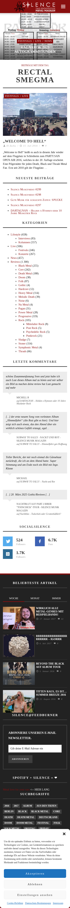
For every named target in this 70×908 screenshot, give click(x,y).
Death (8, 817)
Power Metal (25, 312)
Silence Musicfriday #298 (26, 194)
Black (22, 811)
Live (38, 41)
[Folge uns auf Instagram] (8, 554)
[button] (64, 834)
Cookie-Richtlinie (15, 903)
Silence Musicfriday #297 (26, 205)
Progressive (24, 316)
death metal (25, 817)
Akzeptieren (35, 873)
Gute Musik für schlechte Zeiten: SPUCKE (37, 199)
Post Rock (31, 328)
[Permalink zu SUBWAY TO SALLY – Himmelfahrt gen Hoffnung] (10, 440)
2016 (6, 805)
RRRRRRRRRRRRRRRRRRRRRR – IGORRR (51, 638)
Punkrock (31, 335)
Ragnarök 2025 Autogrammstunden (35, 49)
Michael (22, 478)
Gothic (22, 285)
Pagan (21, 308)
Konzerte (23, 254)
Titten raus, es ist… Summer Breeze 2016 (51, 693)
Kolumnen (24, 242)
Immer (56, 598)
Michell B (23, 397)
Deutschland (48, 817)
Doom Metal (25, 823)
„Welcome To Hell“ (24, 141)
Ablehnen (35, 884)
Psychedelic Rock (36, 331)
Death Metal (25, 273)
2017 (16, 805)
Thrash (22, 351)
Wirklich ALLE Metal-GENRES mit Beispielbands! (50, 611)
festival (43, 823)
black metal (40, 811)
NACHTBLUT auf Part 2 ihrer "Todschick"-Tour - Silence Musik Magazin (38, 507)
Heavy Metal (25, 293)
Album (27, 805)
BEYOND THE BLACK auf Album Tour (50, 665)
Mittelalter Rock (35, 324)
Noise (21, 300)
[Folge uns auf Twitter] (8, 541)
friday (44, 828)
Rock (21, 320)
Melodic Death (26, 296)
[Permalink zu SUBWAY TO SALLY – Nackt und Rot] (10, 480)
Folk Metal (12, 828)
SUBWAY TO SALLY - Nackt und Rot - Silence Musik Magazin (39, 439)
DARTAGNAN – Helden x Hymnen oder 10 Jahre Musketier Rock (36, 212)
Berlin (9, 811)
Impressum (58, 903)
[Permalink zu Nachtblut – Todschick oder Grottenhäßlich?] (10, 506)
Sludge (22, 339)
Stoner (22, 343)
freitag (29, 828)
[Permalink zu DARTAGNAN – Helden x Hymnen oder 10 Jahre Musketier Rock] (10, 399)
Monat (35, 598)
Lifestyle (15, 234)
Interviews (24, 238)
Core (21, 269)
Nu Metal (23, 304)
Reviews (15, 261)
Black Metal (25, 265)
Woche (13, 598)
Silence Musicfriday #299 (26, 189)
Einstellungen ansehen (35, 895)
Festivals (25, 41)
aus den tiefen (46, 805)
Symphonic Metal (28, 347)
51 (61, 619)
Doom (21, 277)
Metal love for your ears (16, 789)
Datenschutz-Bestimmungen (38, 903)
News (48, 41)
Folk (21, 281)
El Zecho (11, 146)
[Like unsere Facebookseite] (40, 541)
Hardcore (23, 289)
